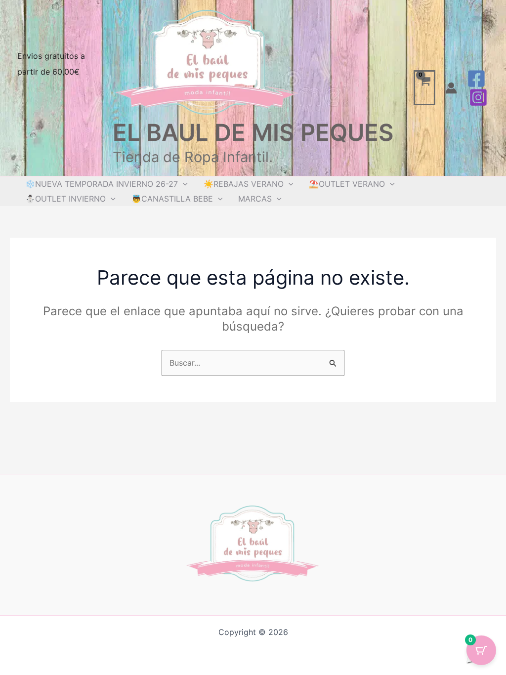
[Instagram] (478, 97)
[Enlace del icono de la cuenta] (451, 88)
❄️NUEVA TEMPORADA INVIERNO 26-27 (101, 184)
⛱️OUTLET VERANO (347, 184)
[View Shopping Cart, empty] (425, 87)
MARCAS (255, 199)
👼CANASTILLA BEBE (172, 199)
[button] (183, 183)
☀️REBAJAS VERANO (244, 184)
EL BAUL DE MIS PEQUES (253, 132)
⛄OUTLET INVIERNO (65, 199)
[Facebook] (476, 78)
